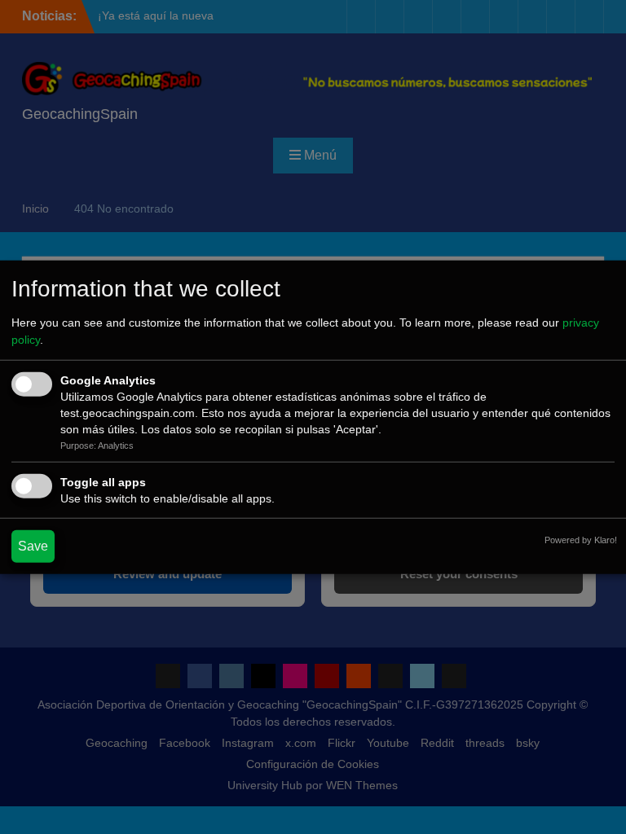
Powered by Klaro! (580, 539)
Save (33, 545)
